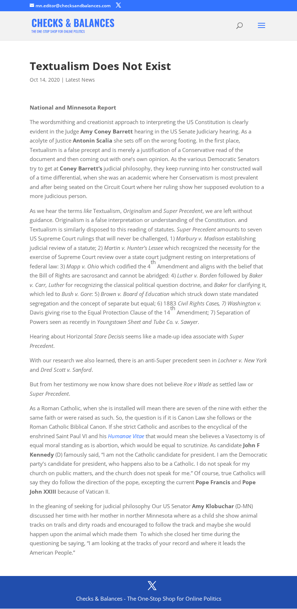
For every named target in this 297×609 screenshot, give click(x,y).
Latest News (80, 79)
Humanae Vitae (126, 436)
